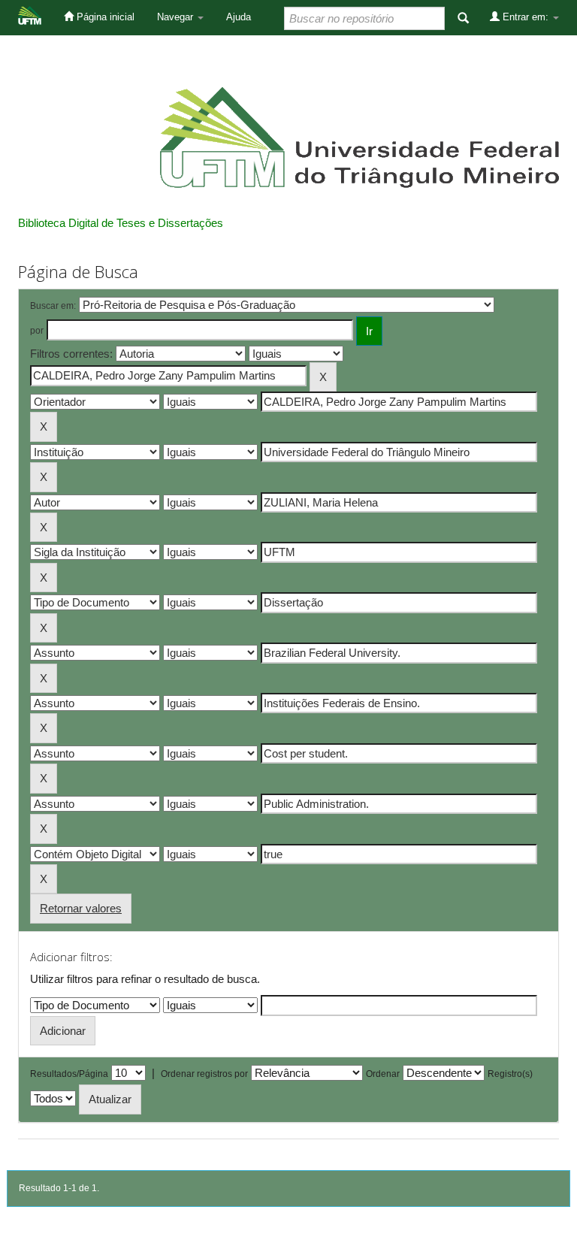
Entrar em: (525, 17)
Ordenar (383, 1074)
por (37, 330)
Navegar (176, 17)
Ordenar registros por (204, 1074)
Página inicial (104, 17)
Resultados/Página (69, 1074)
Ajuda (238, 17)
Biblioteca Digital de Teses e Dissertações (120, 222)
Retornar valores (81, 908)
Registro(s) (510, 1074)
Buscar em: (53, 306)
